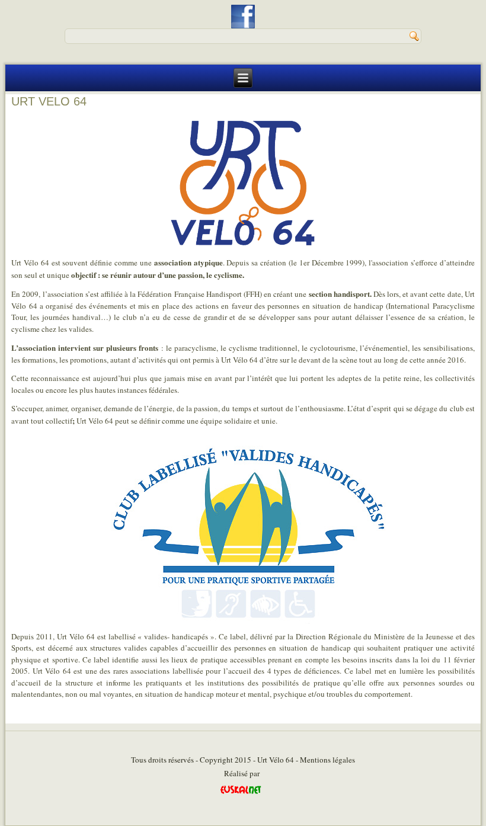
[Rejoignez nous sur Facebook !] (243, 16)
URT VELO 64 (49, 101)
